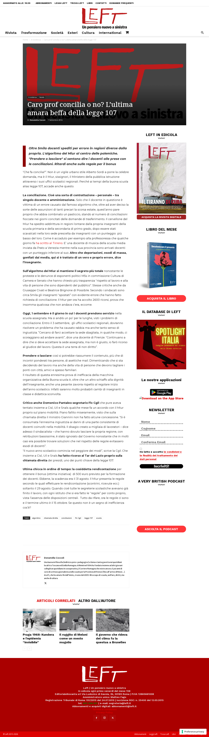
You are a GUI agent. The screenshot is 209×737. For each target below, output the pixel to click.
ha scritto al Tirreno (49, 243)
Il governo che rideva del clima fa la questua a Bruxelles (111, 638)
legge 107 (88, 518)
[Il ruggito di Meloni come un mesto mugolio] (76, 620)
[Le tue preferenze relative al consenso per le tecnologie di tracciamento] (193, 732)
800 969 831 (90, 703)
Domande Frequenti (121, 3)
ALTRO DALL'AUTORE (97, 601)
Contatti (100, 3)
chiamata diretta (51, 518)
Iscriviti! (161, 466)
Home (25, 39)
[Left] (104, 17)
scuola (99, 518)
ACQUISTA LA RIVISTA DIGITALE (161, 217)
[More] (75, 135)
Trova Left (77, 3)
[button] (202, 33)
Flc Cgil (78, 518)
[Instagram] (104, 718)
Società (57, 33)
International (110, 33)
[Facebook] (44, 135)
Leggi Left (61, 3)
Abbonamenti (44, 3)
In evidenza (36, 39)
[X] (54, 135)
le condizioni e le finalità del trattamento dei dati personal (161, 455)
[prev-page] (25, 649)
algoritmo (36, 518)
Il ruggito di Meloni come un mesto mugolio (73, 638)
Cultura (88, 33)
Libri (90, 3)
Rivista (11, 33)
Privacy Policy (104, 712)
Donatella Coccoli (38, 120)
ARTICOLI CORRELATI (56, 601)
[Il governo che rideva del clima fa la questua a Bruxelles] (112, 620)
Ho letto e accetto (161, 455)
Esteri (73, 33)
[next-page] (30, 649)
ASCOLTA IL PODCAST (161, 529)
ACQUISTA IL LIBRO (161, 298)
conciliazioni (66, 518)
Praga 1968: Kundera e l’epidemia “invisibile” (38, 638)
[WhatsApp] (64, 135)
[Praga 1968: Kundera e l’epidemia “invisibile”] (39, 620)
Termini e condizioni (104, 709)
